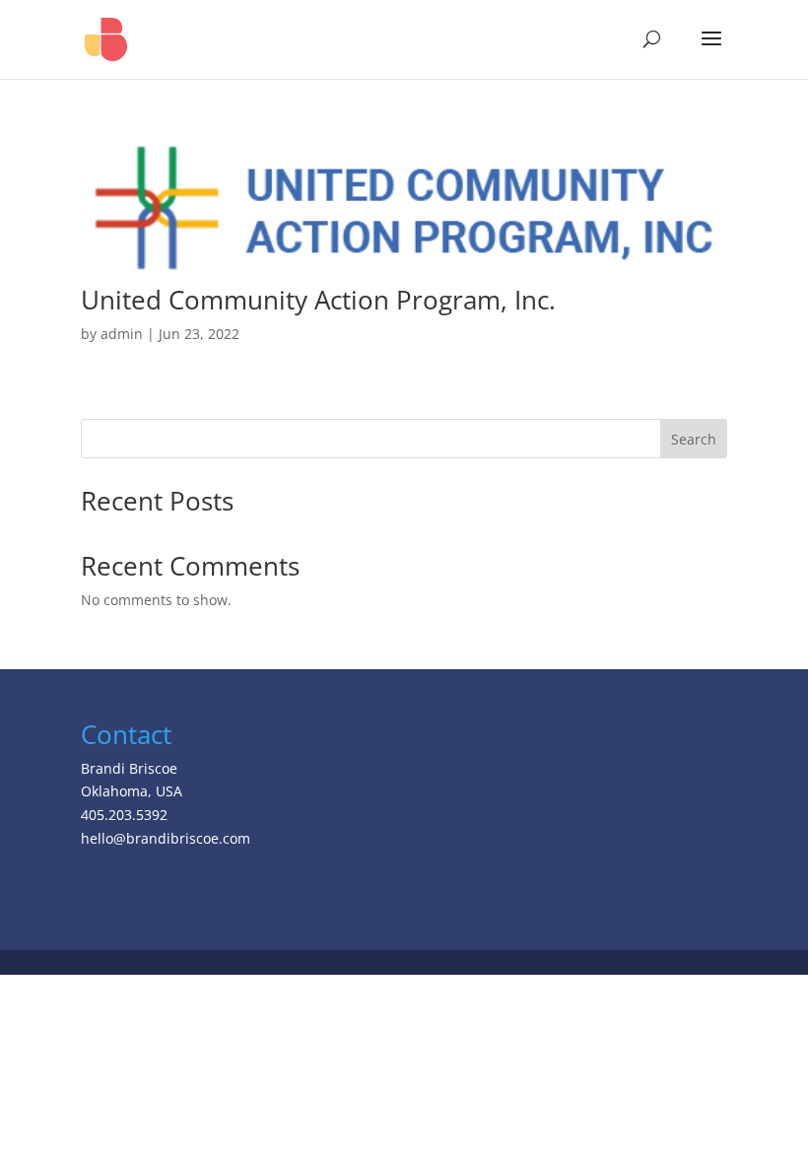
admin (122, 333)
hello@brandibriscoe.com (165, 838)
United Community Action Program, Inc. (318, 299)
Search (693, 439)
